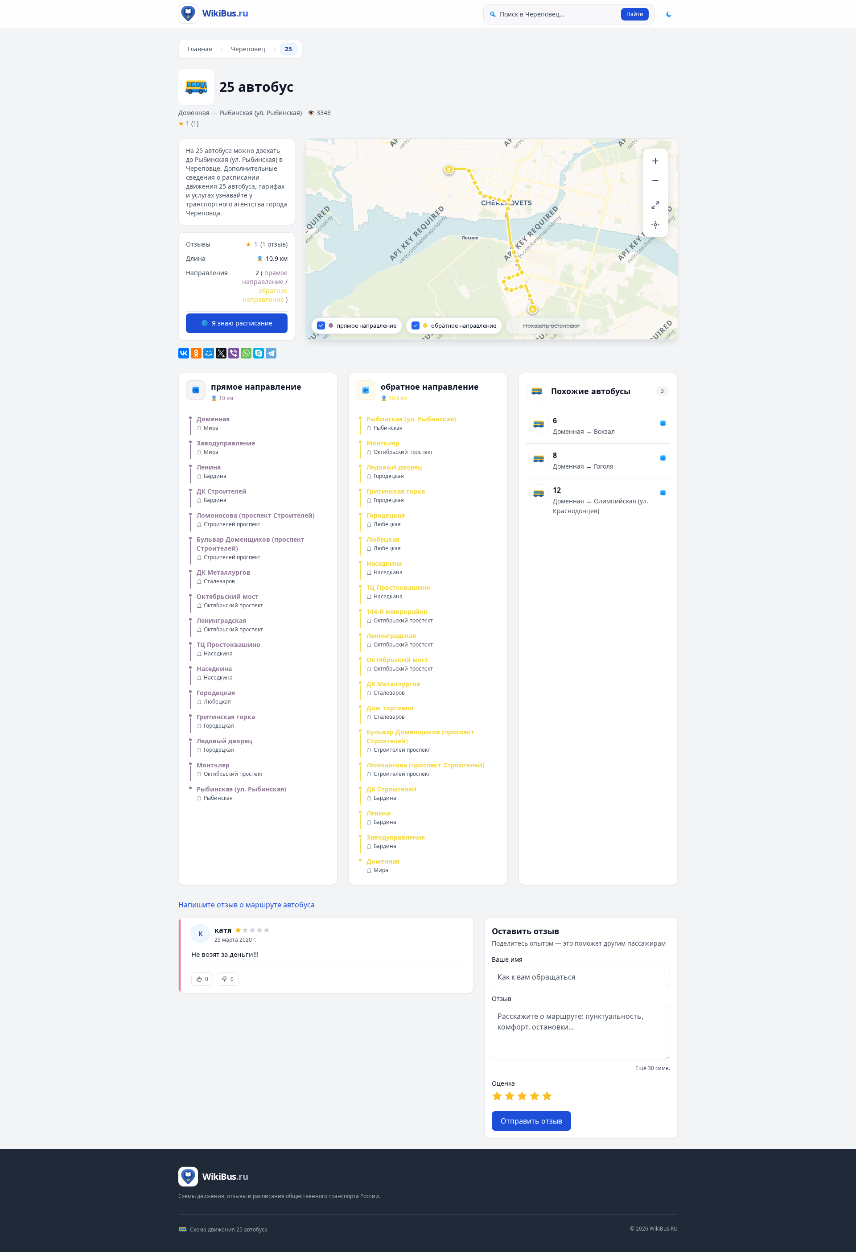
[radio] (497, 1096)
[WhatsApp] (246, 353)
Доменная (213, 419)
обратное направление (265, 295)
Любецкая (217, 701)
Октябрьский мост (228, 596)
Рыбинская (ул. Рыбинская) (241, 789)
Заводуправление (226, 443)
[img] (492, 239)
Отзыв (501, 998)
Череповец (248, 49)
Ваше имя (507, 959)
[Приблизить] (655, 161)
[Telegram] (271, 353)
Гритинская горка (226, 716)
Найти (634, 14)
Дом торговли (390, 708)
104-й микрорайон (397, 611)
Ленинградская (221, 620)
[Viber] (233, 353)
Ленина (209, 467)
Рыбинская (218, 798)
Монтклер (213, 765)
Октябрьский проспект (233, 605)
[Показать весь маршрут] (655, 205)
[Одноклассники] (196, 353)
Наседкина (218, 653)
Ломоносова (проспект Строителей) (256, 515)
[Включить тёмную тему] (669, 14)
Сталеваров (219, 581)
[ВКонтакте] (183, 353)
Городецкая (216, 692)
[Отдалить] (655, 180)
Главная (200, 49)
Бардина (215, 476)
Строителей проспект (232, 524)
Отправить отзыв (531, 1121)
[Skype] (258, 353)
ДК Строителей (222, 491)
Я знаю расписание (242, 323)
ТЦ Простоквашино (228, 644)
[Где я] (655, 224)
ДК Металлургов (224, 572)
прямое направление (265, 277)
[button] (533, 309)
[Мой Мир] (208, 353)
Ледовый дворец (224, 741)
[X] (221, 353)
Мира (211, 428)
